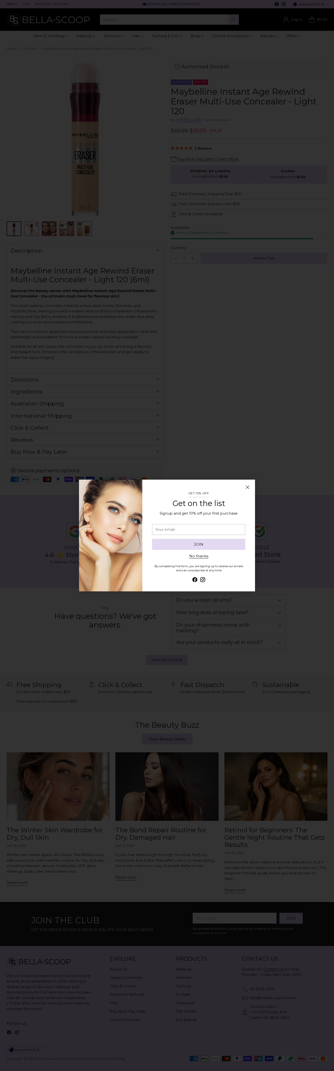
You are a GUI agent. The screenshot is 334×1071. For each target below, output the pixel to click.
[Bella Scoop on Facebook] (195, 580)
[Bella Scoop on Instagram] (203, 580)
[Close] (247, 487)
